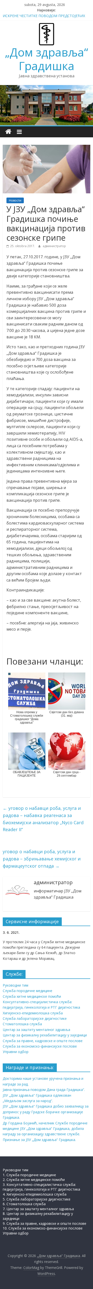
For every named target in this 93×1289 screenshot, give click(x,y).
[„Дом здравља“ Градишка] (8, 131)
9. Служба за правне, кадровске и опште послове (44, 1223)
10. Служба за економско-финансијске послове (43, 1228)
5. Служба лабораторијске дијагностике (36, 1199)
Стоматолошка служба (22, 1024)
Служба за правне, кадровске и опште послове (43, 1040)
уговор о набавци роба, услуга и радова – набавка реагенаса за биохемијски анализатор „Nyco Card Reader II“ (43, 818)
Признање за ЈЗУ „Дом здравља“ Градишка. (39, 1139)
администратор (54, 246)
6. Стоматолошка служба (24, 1203)
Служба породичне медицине (27, 990)
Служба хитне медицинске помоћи (32, 996)
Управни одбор (16, 1051)
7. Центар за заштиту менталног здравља (38, 1208)
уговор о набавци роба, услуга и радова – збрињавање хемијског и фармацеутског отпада (42, 859)
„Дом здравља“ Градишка (46, 58)
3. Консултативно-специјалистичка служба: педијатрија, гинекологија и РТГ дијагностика (41, 1187)
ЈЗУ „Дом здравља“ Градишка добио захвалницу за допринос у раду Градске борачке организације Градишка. (46, 1112)
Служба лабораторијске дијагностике (35, 1018)
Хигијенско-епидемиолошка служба (33, 1013)
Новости (15, 200)
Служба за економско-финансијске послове (40, 1046)
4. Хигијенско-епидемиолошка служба (34, 1194)
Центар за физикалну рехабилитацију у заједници (45, 1035)
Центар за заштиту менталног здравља (36, 1029)
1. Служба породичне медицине (29, 1174)
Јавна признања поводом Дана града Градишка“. (44, 1089)
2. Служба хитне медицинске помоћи (34, 1179)
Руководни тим (15, 985)
